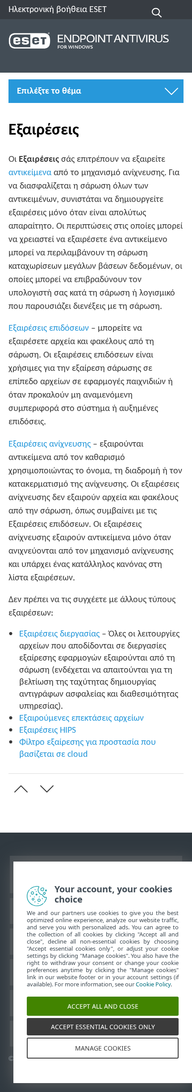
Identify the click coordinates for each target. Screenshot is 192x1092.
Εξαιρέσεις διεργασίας (59, 634)
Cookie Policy (153, 991)
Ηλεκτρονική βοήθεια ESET (57, 9)
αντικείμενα (29, 172)
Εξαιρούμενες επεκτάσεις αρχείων (81, 718)
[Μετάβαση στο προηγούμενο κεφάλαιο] (19, 789)
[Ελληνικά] (178, 13)
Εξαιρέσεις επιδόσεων (48, 328)
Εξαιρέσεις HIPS (47, 730)
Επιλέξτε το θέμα (49, 91)
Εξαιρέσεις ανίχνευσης (49, 444)
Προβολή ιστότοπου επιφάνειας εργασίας (96, 874)
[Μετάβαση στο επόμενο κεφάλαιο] (45, 789)
